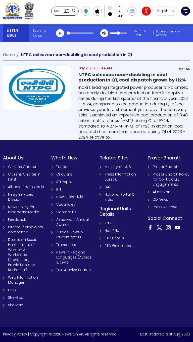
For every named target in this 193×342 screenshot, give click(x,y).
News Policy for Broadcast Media (23, 209)
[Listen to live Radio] (146, 11)
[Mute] (104, 33)
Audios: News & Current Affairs (69, 235)
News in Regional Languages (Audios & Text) (73, 257)
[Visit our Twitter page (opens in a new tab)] (159, 227)
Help (12, 289)
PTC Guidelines (118, 245)
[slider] (80, 33)
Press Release (165, 206)
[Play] (60, 33)
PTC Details (114, 238)
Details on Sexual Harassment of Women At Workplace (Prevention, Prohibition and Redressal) (23, 254)
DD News (160, 199)
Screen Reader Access (168, 33)
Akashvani (162, 191)
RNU (108, 223)
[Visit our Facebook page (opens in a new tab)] (150, 227)
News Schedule (69, 196)
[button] (67, 11)
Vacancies (65, 204)
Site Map (15, 305)
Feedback (17, 219)
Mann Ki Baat (139, 33)
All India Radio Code (26, 186)
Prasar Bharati (165, 166)
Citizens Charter (22, 166)
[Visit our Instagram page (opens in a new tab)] (168, 227)
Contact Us (66, 212)
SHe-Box (15, 297)
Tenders (63, 166)
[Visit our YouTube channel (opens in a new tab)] (177, 227)
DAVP (109, 186)
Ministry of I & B (118, 166)
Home (9, 55)
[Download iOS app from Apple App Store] (97, 11)
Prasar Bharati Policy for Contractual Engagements (171, 179)
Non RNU (112, 230)
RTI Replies (65, 181)
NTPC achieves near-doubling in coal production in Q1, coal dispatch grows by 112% (132, 77)
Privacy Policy (15, 334)
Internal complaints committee (25, 230)
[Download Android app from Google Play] (85, 11)
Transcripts (66, 244)
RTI (58, 189)
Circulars (64, 174)
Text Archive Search (73, 269)
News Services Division (20, 197)
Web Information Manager (23, 280)
